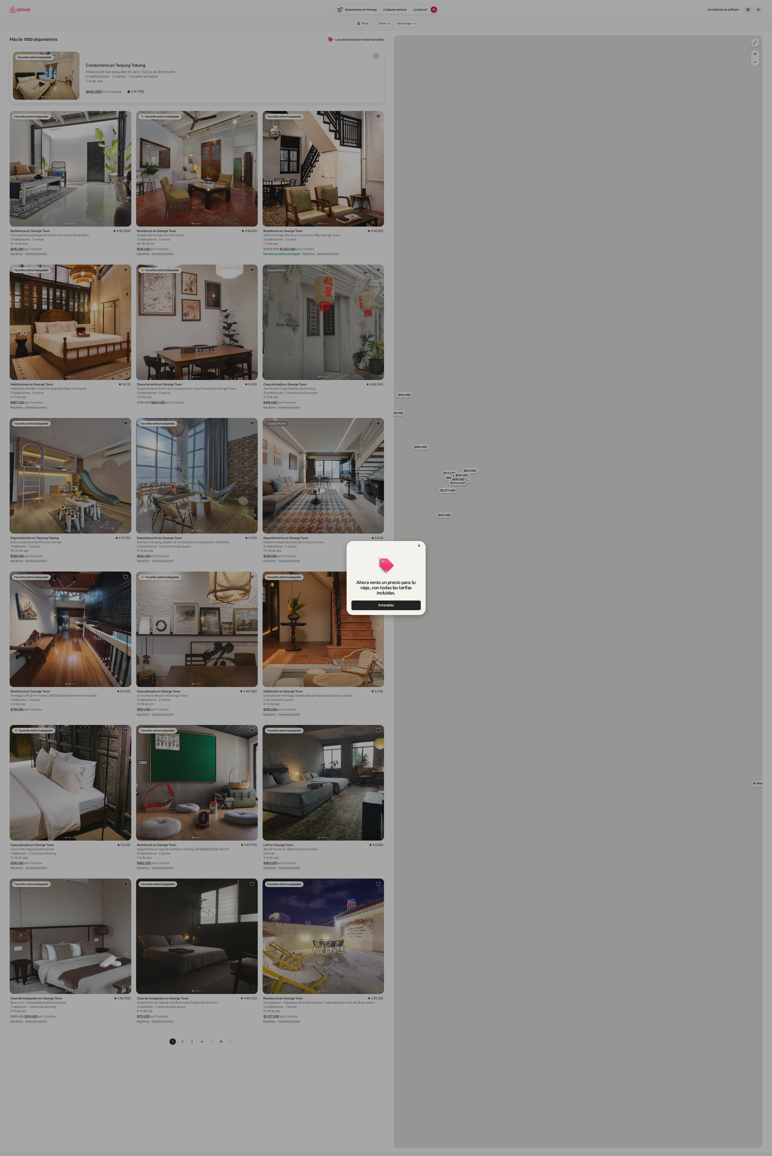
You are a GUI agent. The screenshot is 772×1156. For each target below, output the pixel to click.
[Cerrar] (419, 545)
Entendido (386, 605)
